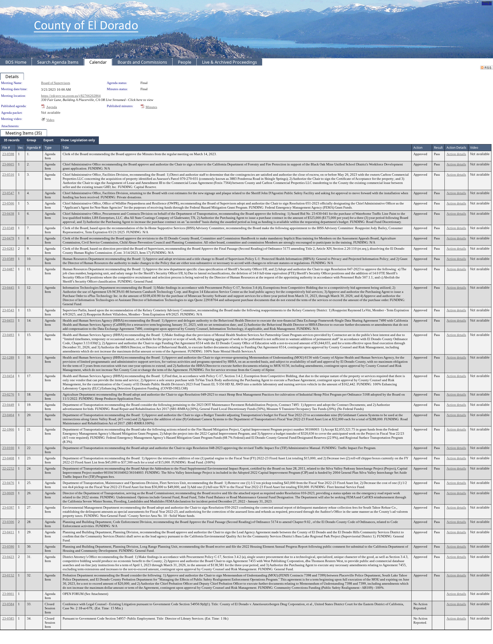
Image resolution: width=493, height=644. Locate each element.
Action (417, 147)
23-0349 (8, 228)
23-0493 (8, 335)
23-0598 (8, 154)
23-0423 (8, 557)
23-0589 (8, 259)
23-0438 (8, 214)
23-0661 (8, 594)
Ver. (20, 147)
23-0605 (8, 164)
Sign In (487, 3)
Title (66, 147)
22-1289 (8, 357)
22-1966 (8, 429)
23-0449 (8, 405)
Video (50, 120)
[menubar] (49, 140)
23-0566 (8, 203)
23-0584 (8, 604)
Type (48, 147)
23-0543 (8, 310)
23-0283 (8, 248)
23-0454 (8, 376)
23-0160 (8, 448)
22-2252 (8, 468)
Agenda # (34, 147)
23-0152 (8, 575)
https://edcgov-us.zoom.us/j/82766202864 (71, 96)
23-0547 (8, 193)
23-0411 (8, 532)
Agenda (51, 107)
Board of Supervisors (55, 83)
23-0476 (8, 483)
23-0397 (8, 507)
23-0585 (8, 618)
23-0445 (8, 288)
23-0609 (8, 493)
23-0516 (8, 174)
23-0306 (8, 522)
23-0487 (8, 269)
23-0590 (8, 546)
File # (6, 147)
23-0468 (8, 458)
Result (438, 147)
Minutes (151, 107)
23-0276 (8, 394)
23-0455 (8, 320)
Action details (456, 154)
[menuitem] (11, 140)
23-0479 (8, 238)
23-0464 (8, 415)
